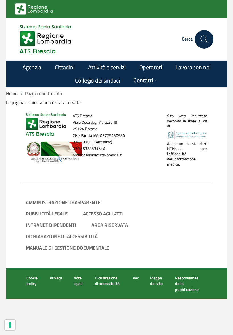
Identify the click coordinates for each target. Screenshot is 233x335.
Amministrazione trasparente (63, 202)
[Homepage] (45, 39)
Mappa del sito (156, 281)
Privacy (56, 278)
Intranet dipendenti (51, 225)
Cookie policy (32, 281)
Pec (136, 278)
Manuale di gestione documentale (67, 248)
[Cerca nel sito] (204, 39)
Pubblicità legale (47, 213)
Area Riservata (109, 225)
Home (11, 93)
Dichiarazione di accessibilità (62, 236)
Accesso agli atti (103, 213)
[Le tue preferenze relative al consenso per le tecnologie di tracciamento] (10, 325)
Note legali (77, 281)
